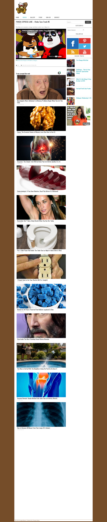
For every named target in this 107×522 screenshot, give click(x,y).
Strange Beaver (22, 520)
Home (17, 17)
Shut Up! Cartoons (31, 65)
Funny (28, 65)
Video (18, 65)
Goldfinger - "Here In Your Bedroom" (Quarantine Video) (83, 71)
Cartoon (23, 65)
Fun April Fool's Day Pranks (83, 88)
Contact (56, 17)
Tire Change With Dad (82, 60)
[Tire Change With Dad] (71, 63)
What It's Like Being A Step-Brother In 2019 (83, 80)
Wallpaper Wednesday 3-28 (83, 98)
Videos (25, 17)
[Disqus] (41, 453)
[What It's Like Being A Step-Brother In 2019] (71, 82)
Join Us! (48, 17)
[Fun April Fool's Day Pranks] (71, 91)
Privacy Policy (36, 520)
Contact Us (29, 520)
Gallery (32, 17)
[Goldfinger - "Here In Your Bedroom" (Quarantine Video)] (71, 73)
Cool (25, 65)
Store (40, 17)
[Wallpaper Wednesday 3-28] (71, 101)
